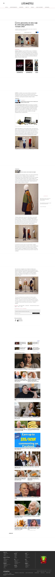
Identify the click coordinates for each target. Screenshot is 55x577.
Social (15, 560)
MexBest (26, 563)
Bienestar (26, 566)
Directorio (48, 572)
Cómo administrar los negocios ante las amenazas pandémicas (45, 203)
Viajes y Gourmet (39, 7)
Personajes (26, 565)
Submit (36, 313)
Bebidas (26, 564)
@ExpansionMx (20, 320)
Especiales (26, 552)
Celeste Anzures (19, 319)
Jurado (26, 567)
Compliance (37, 572)
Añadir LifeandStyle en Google (28, 32)
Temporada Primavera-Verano (34, 305)
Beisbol (5, 558)
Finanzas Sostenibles (17, 562)
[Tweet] (36, 32)
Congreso (16, 555)
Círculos (26, 555)
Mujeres (15, 565)
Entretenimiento (13, 7)
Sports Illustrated (6, 557)
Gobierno (16, 554)
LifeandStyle (16, 552)
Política (15, 553)
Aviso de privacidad (29, 572)
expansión (47, 7)
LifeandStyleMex (47, 571)
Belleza (26, 560)
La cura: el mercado (43, 206)
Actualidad (16, 566)
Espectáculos (27, 554)
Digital (16, 306)
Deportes (21, 7)
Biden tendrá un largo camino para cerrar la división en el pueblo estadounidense (45, 199)
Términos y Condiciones (19, 572)
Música (32, 7)
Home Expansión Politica (7, 564)
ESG (4, 567)
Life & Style (5, 552)
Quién (26, 553)
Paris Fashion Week (21, 305)
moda (21, 306)
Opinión (16, 557)
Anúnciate (43, 572)
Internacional (6, 565)
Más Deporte (5, 560)
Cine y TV (27, 7)
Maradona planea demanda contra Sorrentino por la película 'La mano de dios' (29, 102)
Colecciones (27, 305)
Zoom (19, 306)
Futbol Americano (6, 559)
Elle (25, 559)
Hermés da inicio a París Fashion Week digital (28, 172)
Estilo (6, 7)
